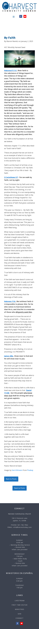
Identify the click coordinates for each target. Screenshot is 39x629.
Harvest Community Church (19, 514)
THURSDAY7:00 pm (19, 586)
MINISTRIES (19, 609)
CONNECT (19, 618)
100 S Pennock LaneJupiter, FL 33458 (19, 519)
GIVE (19, 614)
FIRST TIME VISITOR (19, 605)
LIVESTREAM (19, 601)
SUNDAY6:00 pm (19, 580)
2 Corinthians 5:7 (11, 177)
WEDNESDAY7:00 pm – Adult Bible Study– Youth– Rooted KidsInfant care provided (19, 560)
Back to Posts (11, 479)
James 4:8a (8, 356)
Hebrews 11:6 (9, 301)
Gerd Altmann (17, 470)
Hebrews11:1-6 (10, 70)
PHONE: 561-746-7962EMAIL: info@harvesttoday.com (19, 526)
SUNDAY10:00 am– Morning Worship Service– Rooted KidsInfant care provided (19, 545)
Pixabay (30, 470)
